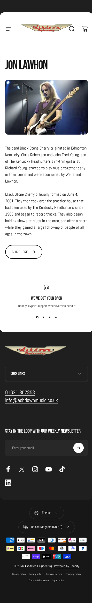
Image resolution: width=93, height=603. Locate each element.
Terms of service (52, 571)
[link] (23, 252)
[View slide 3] (50, 317)
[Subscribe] (74, 445)
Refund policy (17, 571)
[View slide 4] (56, 317)
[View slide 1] (37, 317)
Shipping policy (71, 571)
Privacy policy (34, 571)
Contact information (37, 578)
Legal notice (56, 578)
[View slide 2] (43, 317)
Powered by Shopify (65, 563)
